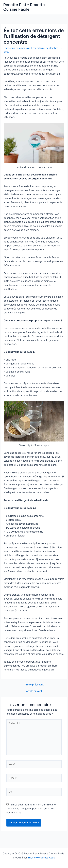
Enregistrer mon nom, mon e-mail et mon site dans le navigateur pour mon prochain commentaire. (31, 808)
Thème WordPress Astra (41, 857)
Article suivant (34, 691)
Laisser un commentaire (17, 48)
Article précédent (34, 684)
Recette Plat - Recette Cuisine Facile (24, 7)
